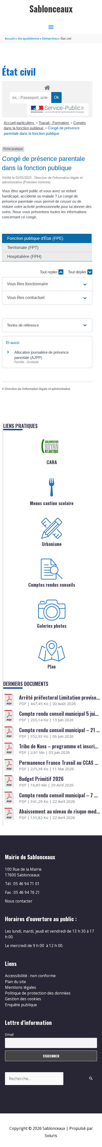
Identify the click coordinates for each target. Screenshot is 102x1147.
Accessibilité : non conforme (30, 975)
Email (9, 1034)
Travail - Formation (54, 123)
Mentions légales (20, 987)
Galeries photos (51, 625)
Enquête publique (21, 1004)
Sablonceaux (51, 8)
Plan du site (15, 981)
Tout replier (49, 272)
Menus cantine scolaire (52, 503)
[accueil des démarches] (47, 87)
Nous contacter (18, 901)
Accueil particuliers (19, 123)
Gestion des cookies (23, 999)
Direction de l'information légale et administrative (37, 389)
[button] (47, 284)
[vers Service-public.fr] (58, 109)
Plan (52, 666)
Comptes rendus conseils (51, 584)
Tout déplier (77, 272)
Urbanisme (52, 544)
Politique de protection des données (38, 993)
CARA (52, 462)
